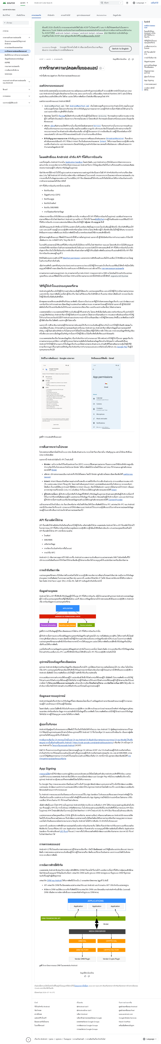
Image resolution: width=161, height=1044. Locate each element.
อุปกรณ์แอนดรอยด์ (83, 15)
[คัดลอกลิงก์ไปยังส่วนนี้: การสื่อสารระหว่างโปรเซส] (70, 447)
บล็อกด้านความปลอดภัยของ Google (89, 1018)
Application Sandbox (74, 162)
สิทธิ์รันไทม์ (99, 219)
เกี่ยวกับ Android (41, 1039)
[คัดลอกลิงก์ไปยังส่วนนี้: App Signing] (58, 768)
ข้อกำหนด (38, 1010)
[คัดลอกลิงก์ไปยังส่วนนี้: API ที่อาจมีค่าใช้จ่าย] (65, 520)
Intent (114, 490)
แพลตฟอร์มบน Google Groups (88, 1022)
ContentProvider (115, 500)
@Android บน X (82, 1007)
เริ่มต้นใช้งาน (21, 15)
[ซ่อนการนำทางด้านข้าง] (28, 1039)
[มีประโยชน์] (129, 59)
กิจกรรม (62, 116)
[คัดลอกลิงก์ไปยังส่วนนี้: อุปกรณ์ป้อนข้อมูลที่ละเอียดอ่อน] (78, 662)
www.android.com (126, 1014)
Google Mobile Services (127, 1018)
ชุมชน (51, 1039)
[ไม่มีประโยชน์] (132, 59)
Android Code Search (43, 3)
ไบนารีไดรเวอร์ (39, 1025)
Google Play (122, 347)
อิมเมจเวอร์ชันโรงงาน (42, 1022)
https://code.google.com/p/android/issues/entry (93, 742)
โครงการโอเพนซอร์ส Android (63, 745)
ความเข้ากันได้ (65, 15)
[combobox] (111, 3)
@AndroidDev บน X (84, 1010)
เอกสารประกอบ (9, 10)
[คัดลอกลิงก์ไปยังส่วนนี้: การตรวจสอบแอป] (62, 844)
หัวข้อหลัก (51, 15)
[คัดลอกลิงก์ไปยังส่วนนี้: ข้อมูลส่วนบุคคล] (59, 591)
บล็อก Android (82, 1014)
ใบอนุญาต (67, 1039)
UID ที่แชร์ (64, 831)
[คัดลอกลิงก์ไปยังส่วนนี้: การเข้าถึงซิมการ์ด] (61, 570)
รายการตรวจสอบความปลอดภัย (112, 268)
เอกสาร (22, 3)
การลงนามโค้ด (44, 774)
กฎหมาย (59, 1039)
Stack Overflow (124, 1022)
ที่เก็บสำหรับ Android (42, 1007)
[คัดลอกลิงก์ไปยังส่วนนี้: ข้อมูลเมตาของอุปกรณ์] (67, 696)
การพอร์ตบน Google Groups (87, 1029)
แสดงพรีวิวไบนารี (40, 1018)
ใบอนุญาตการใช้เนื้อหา (81, 986)
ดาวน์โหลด (38, 1014)
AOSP (41, 59)
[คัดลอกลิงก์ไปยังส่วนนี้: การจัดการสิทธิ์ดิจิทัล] (65, 865)
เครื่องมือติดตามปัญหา (126, 1025)
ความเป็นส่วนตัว (78, 1039)
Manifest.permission (71, 258)
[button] (14, 37)
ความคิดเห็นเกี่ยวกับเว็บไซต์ (96, 1039)
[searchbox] (16, 23)
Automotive (102, 15)
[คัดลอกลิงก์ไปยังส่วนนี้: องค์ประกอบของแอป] (66, 86)
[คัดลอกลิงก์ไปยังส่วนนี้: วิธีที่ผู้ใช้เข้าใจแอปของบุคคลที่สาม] (80, 286)
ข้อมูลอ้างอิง (117, 15)
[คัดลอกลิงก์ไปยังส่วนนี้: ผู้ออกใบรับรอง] (59, 724)
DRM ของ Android (54, 880)
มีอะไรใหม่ (6, 15)
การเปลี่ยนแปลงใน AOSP (90, 36)
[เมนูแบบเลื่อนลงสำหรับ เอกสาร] (28, 3)
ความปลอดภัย (36, 15)
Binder (54, 470)
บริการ (52, 126)
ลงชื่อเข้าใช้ (154, 3)
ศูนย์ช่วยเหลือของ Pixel (126, 1010)
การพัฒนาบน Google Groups (87, 1025)
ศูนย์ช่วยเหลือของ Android (128, 1007)
